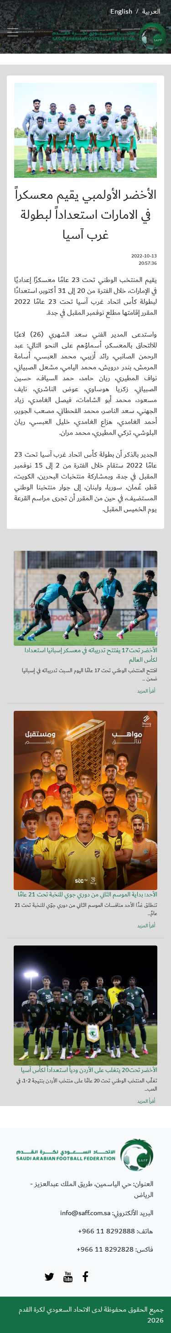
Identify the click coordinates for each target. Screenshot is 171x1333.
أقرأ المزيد (146, 691)
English (121, 11)
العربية (151, 11)
